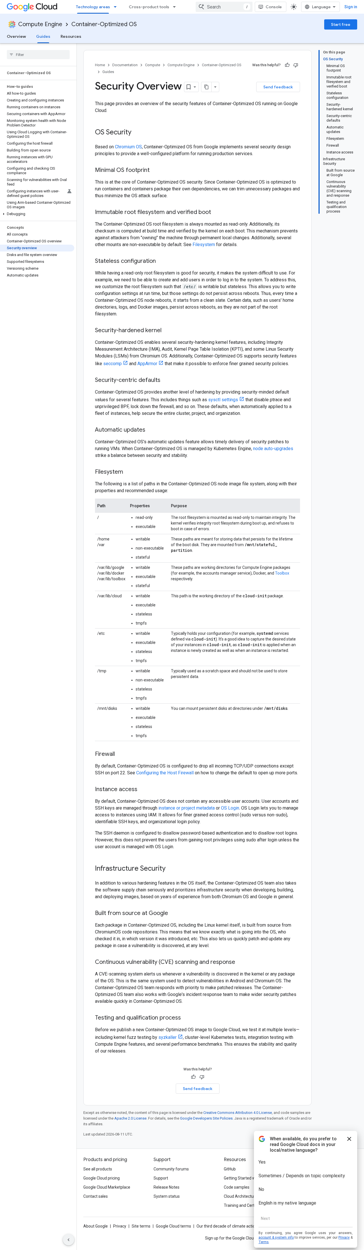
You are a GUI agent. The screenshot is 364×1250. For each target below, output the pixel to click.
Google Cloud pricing (101, 1178)
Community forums (171, 1169)
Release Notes (166, 1187)
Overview (16, 36)
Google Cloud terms (173, 1226)
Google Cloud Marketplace (106, 1187)
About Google (95, 1226)
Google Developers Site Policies (206, 1118)
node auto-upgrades (273, 448)
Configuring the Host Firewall (165, 772)
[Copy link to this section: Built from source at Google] (173, 913)
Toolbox (282, 573)
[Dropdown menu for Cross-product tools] (176, 7)
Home (100, 65)
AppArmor (147, 363)
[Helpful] (287, 65)
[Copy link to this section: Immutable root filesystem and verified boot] (216, 212)
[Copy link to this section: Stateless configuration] (161, 261)
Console (274, 6)
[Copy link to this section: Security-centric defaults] (166, 380)
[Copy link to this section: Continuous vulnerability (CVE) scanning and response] (241, 962)
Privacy (119, 1226)
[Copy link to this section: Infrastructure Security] (171, 869)
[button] (37, 214)
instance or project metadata (186, 808)
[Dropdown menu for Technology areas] (117, 7)
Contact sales (95, 1196)
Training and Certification (246, 1205)
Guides (43, 36)
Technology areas (93, 6)
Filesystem (204, 244)
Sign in (350, 7)
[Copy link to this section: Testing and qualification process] (186, 1018)
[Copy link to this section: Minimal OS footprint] (155, 170)
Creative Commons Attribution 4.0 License (237, 1112)
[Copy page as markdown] (206, 87)
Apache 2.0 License (130, 1118)
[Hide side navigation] (68, 1239)
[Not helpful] (295, 65)
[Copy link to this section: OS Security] (137, 132)
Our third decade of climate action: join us (233, 1226)
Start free (340, 24)
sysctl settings (223, 399)
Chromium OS (128, 146)
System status (167, 1196)
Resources (71, 36)
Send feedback (278, 87)
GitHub (230, 1169)
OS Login (230, 808)
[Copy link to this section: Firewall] (120, 754)
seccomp (112, 363)
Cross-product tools (149, 6)
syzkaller (167, 1037)
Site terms (141, 1226)
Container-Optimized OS (104, 24)
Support (161, 1178)
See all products (97, 1169)
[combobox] (224, 7)
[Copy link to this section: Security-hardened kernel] (167, 330)
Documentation (125, 65)
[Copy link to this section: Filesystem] (129, 472)
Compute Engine (40, 24)
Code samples (236, 1187)
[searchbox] (38, 54)
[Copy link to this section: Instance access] (143, 789)
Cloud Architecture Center (247, 1196)
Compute (152, 65)
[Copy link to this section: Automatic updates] (151, 430)
